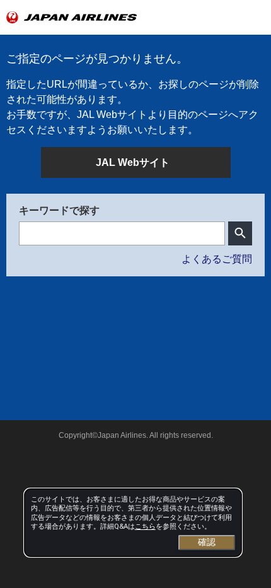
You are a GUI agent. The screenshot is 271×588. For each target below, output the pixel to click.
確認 (207, 542)
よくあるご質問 (217, 259)
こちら (145, 526)
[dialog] (133, 522)
